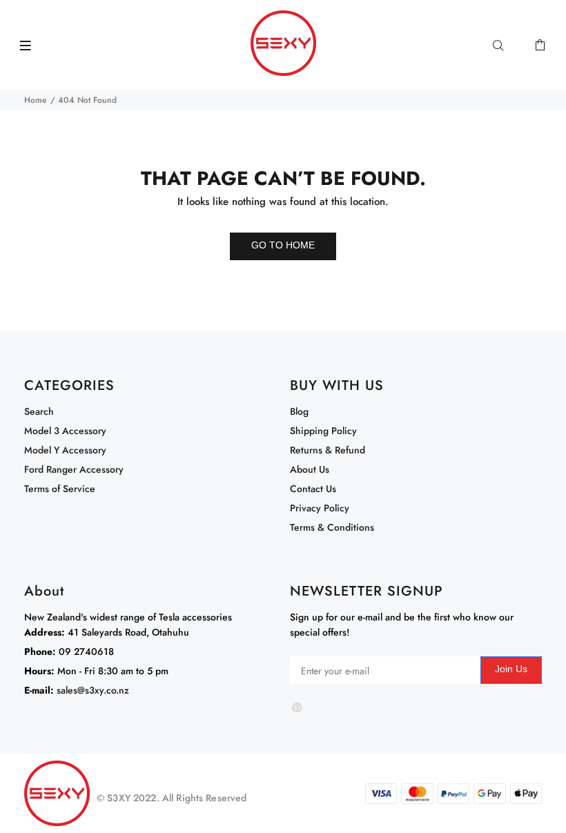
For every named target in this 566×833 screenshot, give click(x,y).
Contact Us (313, 489)
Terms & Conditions (332, 527)
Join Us (511, 668)
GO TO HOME (283, 245)
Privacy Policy (319, 508)
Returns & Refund (327, 450)
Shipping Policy (323, 431)
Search (39, 411)
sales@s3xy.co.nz (93, 690)
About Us (309, 469)
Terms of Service (59, 489)
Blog (299, 411)
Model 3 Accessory (65, 431)
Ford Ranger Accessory (74, 469)
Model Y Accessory (65, 450)
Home (35, 100)
